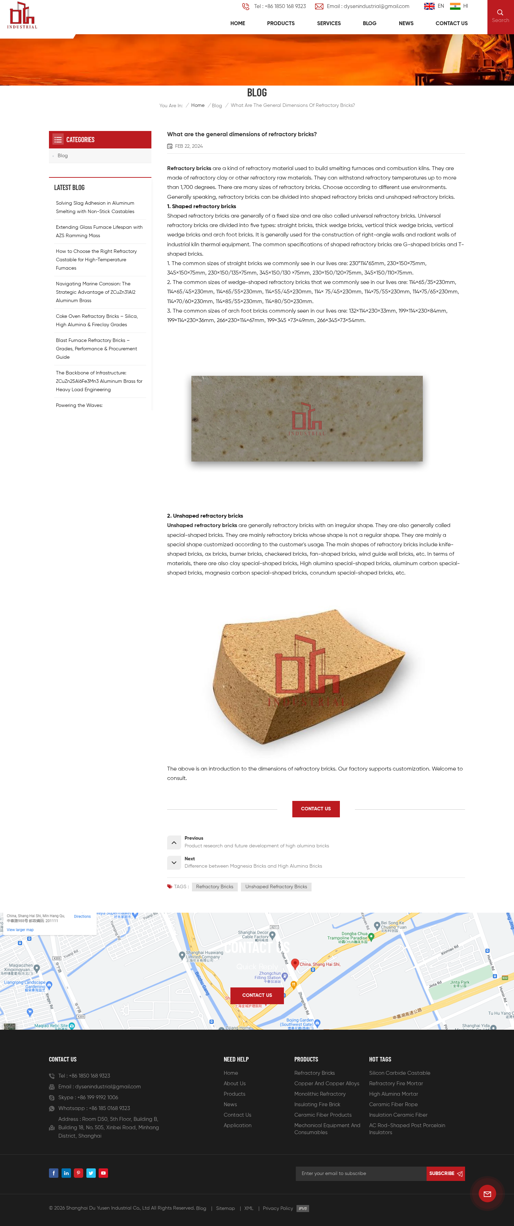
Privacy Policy (278, 1208)
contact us (316, 809)
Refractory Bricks (314, 1073)
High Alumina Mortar (393, 1094)
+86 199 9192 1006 (97, 1097)
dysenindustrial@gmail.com (108, 1086)
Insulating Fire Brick (317, 1104)
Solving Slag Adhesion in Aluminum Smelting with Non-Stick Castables (95, 207)
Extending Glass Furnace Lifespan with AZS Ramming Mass (99, 231)
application (237, 1125)
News (406, 23)
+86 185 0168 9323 (109, 1108)
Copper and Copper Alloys (326, 1083)
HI (465, 6)
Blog (370, 23)
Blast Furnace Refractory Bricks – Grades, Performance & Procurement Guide (96, 348)
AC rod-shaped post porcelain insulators (407, 1129)
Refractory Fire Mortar (396, 1083)
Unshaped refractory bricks (202, 525)
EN (441, 6)
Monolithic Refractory (320, 1094)
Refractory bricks (189, 169)
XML (249, 1208)
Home (237, 23)
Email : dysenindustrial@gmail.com (368, 6)
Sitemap (225, 1208)
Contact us (452, 23)
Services (329, 23)
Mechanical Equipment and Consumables (327, 1129)
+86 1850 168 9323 (89, 1076)
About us (235, 1083)
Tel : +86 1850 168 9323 (280, 6)
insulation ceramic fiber (398, 1115)
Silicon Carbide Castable (399, 1073)
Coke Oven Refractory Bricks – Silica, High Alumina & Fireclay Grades (97, 320)
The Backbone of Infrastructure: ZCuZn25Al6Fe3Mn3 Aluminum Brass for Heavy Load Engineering (99, 381)
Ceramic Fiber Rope (393, 1104)
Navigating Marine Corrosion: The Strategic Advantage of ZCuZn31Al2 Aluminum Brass (95, 292)
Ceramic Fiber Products (323, 1115)
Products (281, 23)
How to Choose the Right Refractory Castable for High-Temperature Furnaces (96, 259)
